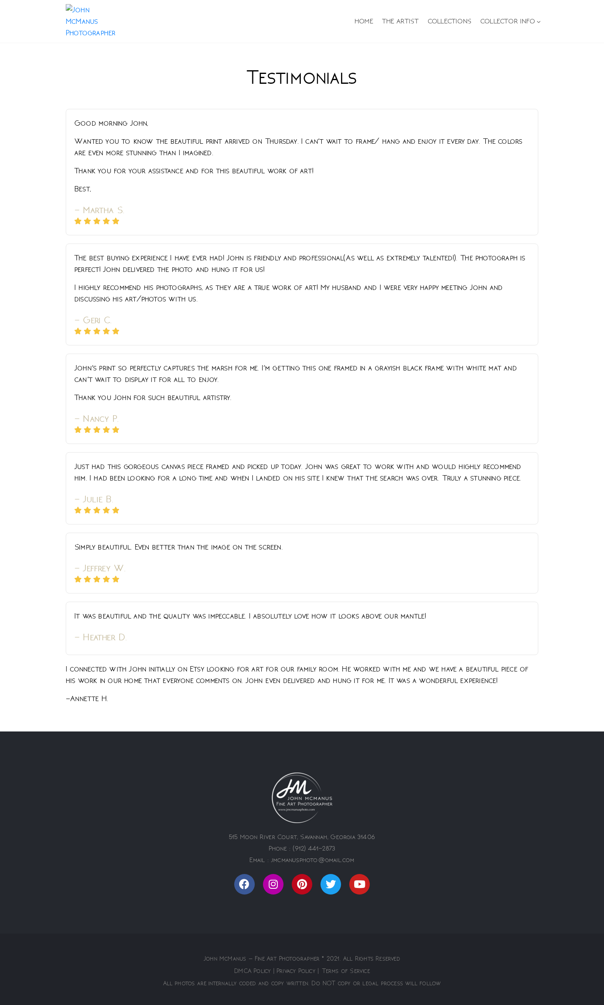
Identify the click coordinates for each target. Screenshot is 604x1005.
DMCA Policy (252, 971)
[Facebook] (244, 884)
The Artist (400, 21)
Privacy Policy (296, 971)
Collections (449, 21)
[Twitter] (330, 884)
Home (364, 21)
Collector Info (507, 21)
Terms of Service (346, 971)
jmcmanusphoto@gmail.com (313, 860)
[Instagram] (273, 884)
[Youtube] (359, 884)
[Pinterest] (302, 884)
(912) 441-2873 (314, 848)
